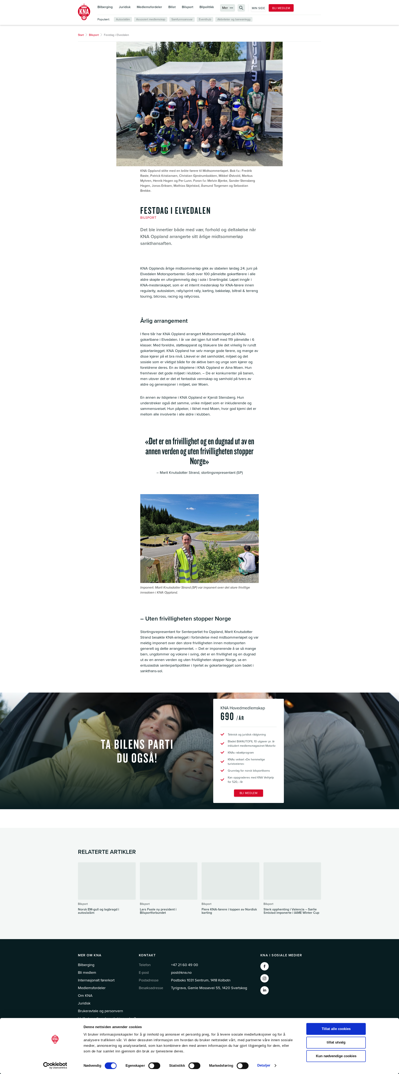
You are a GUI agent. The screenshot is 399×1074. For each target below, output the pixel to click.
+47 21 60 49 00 (184, 965)
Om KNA (85, 995)
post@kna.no (181, 972)
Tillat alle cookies (336, 1029)
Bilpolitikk (207, 7)
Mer (225, 8)
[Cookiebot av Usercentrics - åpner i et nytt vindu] (55, 1065)
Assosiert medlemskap (150, 19)
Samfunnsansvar (182, 19)
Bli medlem (281, 8)
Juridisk (125, 7)
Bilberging (105, 7)
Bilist (172, 7)
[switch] (154, 1065)
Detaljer (263, 1065)
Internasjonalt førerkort (96, 980)
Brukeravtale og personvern (100, 1011)
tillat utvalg (336, 1043)
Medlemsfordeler (149, 7)
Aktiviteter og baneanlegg (233, 19)
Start (81, 35)
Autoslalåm (123, 19)
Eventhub (205, 19)
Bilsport (187, 7)
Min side (258, 8)
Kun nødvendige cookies (336, 1056)
